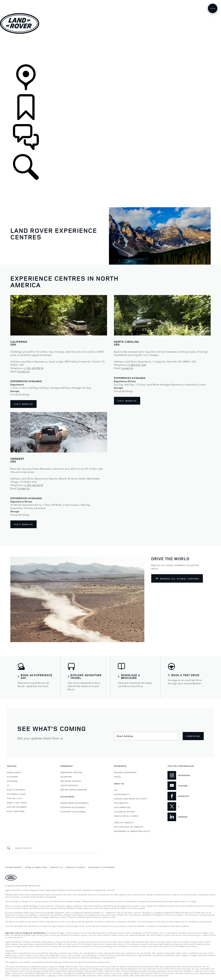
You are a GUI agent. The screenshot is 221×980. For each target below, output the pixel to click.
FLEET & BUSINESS (16, 789)
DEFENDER (12, 781)
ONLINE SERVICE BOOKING (73, 789)
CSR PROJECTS (121, 802)
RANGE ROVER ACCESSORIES (74, 802)
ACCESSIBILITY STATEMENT (101, 867)
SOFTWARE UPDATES (70, 781)
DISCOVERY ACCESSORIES (73, 811)
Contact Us (23, 371)
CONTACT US (56, 867)
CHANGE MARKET (13, 867)
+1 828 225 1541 (136, 364)
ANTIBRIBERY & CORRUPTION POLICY (132, 831)
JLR (115, 789)
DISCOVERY (12, 776)
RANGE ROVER (14, 772)
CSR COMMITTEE (122, 807)
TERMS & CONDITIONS (36, 867)
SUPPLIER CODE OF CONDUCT (129, 826)
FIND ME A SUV (14, 798)
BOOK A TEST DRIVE (17, 802)
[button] (110, 1)
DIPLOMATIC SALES (16, 793)
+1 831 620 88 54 (33, 368)
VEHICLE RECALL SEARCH (126, 815)
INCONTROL (66, 776)
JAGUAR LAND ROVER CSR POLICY (130, 798)
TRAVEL (117, 776)
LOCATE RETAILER (69, 785)
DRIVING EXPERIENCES (125, 772)
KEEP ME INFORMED (17, 806)
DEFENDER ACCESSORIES (72, 807)
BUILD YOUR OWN (16, 811)
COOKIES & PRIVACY (75, 867)
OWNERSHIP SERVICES (71, 772)
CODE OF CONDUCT (124, 822)
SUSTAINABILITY (122, 794)
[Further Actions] (213, 8)
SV (8, 785)
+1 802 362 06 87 (33, 485)
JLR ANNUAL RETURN (124, 811)
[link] (110, 49)
